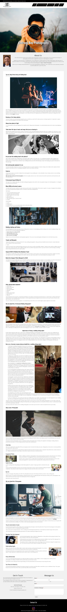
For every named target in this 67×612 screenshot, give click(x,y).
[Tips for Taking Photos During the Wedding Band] (33, 107)
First (35, 581)
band (14, 114)
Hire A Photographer (42, 4)
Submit (36, 596)
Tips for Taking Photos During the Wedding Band (16, 74)
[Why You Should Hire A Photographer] (33, 516)
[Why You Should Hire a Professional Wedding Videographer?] (33, 322)
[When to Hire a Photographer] (33, 436)
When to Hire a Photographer (12, 408)
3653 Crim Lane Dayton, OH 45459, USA (39, 605)
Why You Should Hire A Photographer (13, 481)
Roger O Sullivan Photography (46, 62)
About (56, 4)
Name (35, 578)
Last (50, 581)
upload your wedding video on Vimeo (23, 363)
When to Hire (50, 4)
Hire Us (61, 4)
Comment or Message (39, 587)
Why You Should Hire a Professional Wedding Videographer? (18, 304)
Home (34, 4)
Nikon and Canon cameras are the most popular (14, 175)
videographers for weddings (40, 326)
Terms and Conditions (42, 610)
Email (35, 583)
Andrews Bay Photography (33, 42)
